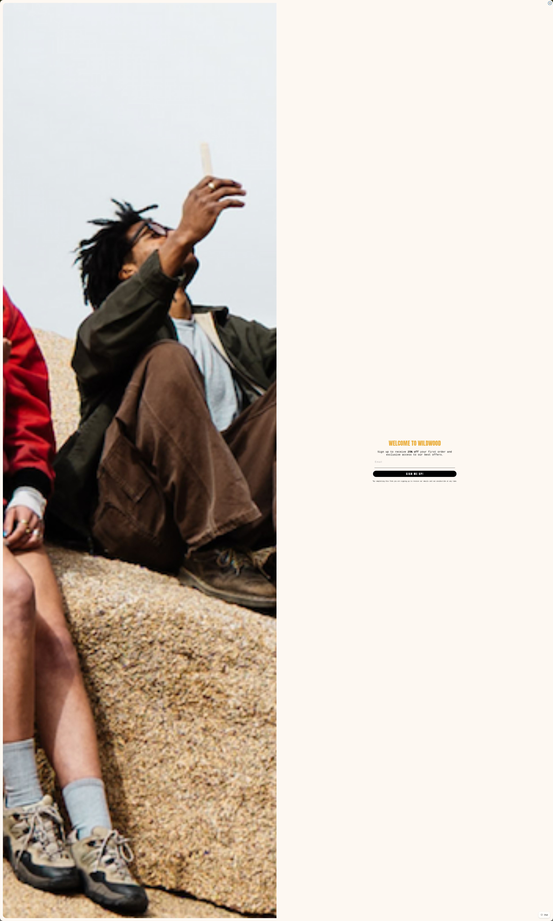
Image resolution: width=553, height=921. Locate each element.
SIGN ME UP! (415, 474)
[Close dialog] (550, 3)
